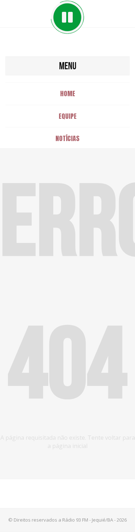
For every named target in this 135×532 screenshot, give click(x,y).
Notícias (67, 138)
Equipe (68, 116)
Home (67, 93)
